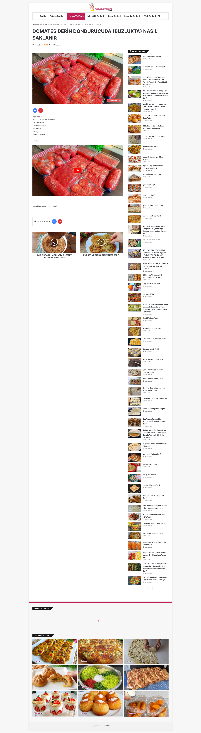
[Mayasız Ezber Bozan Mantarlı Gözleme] (134, 447)
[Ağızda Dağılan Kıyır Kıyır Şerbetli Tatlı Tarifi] (134, 168)
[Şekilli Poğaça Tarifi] (134, 321)
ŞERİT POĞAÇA (149, 185)
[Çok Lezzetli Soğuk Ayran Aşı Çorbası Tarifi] (134, 372)
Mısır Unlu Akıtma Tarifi (152, 328)
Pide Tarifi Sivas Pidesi (152, 56)
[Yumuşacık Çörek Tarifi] (134, 219)
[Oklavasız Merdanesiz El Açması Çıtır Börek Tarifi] (134, 277)
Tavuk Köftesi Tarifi (150, 147)
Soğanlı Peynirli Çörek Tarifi (154, 136)
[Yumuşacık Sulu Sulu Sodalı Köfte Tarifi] (134, 516)
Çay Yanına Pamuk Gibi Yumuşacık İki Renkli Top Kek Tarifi (154, 421)
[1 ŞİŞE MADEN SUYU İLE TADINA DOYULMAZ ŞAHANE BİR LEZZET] (134, 266)
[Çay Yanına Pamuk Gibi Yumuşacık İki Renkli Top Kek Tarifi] (134, 422)
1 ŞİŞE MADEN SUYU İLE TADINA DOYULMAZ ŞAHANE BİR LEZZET (155, 266)
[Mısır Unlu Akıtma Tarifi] (134, 331)
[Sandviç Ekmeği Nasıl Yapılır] (134, 411)
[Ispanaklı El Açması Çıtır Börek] (134, 401)
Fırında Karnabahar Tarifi (153, 533)
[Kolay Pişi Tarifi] (134, 198)
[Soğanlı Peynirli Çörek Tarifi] (134, 139)
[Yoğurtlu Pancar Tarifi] (134, 287)
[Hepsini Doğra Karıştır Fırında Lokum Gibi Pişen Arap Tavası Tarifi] (134, 555)
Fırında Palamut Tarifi (151, 240)
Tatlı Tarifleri (150, 16)
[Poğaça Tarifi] (100, 7)
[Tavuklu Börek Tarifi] (134, 352)
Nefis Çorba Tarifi (150, 464)
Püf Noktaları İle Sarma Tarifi (154, 67)
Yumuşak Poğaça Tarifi (152, 454)
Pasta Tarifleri (114, 16)
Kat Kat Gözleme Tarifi (151, 485)
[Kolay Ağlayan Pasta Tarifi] (134, 362)
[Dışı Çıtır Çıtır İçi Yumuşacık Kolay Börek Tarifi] (134, 391)
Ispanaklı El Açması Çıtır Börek (155, 398)
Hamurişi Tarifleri (132, 16)
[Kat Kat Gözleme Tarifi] (134, 488)
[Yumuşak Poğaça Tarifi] (134, 457)
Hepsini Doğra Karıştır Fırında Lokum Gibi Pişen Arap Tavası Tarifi (154, 555)
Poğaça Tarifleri (57, 16)
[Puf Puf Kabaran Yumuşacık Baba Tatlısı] (134, 118)
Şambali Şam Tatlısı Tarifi (153, 205)
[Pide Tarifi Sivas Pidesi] (134, 59)
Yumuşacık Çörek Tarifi (152, 216)
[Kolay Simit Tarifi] (134, 478)
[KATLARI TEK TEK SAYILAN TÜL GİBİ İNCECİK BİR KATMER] (134, 508)
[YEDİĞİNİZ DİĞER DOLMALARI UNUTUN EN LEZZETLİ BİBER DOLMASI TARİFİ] (134, 107)
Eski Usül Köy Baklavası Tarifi (154, 339)
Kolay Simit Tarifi (149, 475)
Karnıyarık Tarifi (149, 294)
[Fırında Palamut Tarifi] (134, 243)
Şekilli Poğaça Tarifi (150, 318)
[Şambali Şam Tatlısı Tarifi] (134, 208)
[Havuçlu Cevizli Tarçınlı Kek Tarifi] (134, 498)
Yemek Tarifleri (75, 16)
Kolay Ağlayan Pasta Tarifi (153, 359)
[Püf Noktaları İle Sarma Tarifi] (134, 70)
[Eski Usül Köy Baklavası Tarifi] (134, 342)
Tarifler (43, 16)
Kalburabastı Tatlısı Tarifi (153, 379)
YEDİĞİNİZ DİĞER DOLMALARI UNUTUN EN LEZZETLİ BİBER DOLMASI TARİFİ (155, 106)
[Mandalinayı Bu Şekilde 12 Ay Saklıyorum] (134, 545)
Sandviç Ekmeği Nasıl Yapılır (154, 409)
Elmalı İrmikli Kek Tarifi (152, 174)
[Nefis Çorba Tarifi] (134, 467)
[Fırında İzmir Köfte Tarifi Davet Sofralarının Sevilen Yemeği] (134, 580)
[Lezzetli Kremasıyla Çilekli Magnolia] (134, 159)
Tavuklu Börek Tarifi (151, 349)
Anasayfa (37, 24)
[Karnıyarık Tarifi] (134, 297)
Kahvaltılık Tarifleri (95, 16)
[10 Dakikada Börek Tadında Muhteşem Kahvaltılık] (134, 129)
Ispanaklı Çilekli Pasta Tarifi (154, 523)
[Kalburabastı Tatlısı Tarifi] (134, 381)
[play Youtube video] (77, 170)
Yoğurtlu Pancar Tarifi (151, 284)
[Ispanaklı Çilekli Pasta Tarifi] (134, 526)
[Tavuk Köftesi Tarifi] (134, 149)
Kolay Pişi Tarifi (149, 195)
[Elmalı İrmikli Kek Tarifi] (134, 177)
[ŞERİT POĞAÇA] (134, 188)
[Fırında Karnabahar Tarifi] (134, 535)
